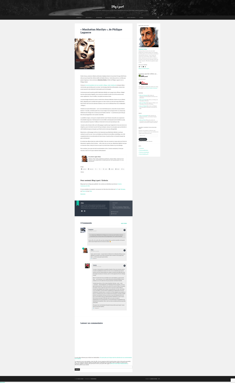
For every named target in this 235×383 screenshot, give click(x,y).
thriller (114, 208)
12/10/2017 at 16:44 (97, 266)
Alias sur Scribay (142, 99)
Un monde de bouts (110, 17)
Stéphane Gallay (143, 49)
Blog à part (117, 6)
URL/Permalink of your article (82, 364)
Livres (114, 204)
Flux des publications (143, 150)
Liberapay (122, 189)
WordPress (99, 17)
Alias (92, 250)
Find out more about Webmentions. (119, 363)
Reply (125, 230)
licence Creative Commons (151, 88)
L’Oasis (141, 17)
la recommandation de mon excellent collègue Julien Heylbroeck (100, 85)
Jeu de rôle (88, 17)
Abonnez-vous (143, 139)
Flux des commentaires (144, 152)
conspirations (120, 206)
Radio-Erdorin (131, 17)
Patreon (84, 191)
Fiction (121, 17)
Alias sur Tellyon (142, 102)
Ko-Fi (117, 189)
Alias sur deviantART (143, 115)
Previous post (115, 211)
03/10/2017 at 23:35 (95, 251)
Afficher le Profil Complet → (144, 68)
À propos (78, 17)
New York (115, 206)
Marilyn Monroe (127, 208)
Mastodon (82, 194)
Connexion (141, 148)
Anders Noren (153, 378)
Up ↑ (159, 378)
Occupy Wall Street (119, 208)
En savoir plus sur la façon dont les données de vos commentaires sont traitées (103, 358)
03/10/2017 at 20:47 (92, 231)
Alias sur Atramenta (143, 95)
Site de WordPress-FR (143, 154)
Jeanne (95, 265)
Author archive (82, 211)
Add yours (124, 223)
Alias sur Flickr (142, 120)
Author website (85, 211)
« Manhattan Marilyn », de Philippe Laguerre (101, 31)
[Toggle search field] (158, 18)
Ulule (90, 191)
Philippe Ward (126, 206)
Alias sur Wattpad (143, 106)
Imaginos (90, 229)
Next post (115, 213)
